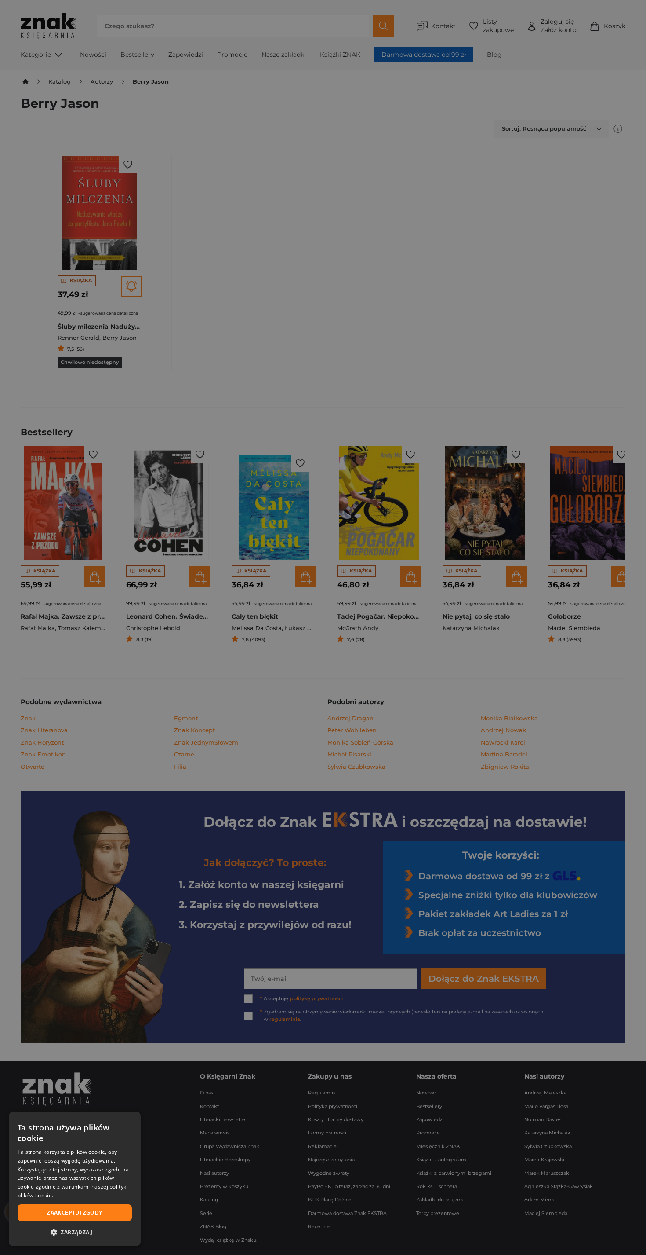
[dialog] (75, 1179)
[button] (75, 1232)
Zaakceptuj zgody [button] (74, 1212)
